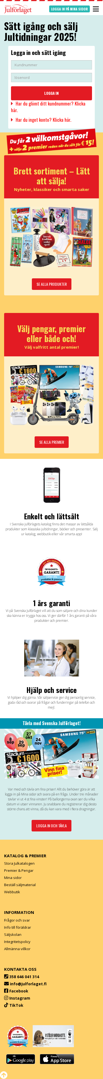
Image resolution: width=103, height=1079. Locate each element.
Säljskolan (12, 934)
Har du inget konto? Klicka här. (43, 119)
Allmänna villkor (17, 948)
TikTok (16, 1005)
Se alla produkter (52, 284)
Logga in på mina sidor (69, 9)
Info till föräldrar (17, 927)
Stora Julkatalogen (19, 863)
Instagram (19, 998)
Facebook (18, 991)
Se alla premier (51, 442)
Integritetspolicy (17, 941)
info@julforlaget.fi (28, 983)
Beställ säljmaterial (20, 884)
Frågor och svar (17, 920)
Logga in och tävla (51, 825)
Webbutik (12, 891)
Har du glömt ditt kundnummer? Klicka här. (48, 106)
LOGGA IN (51, 93)
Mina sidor (13, 877)
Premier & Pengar (19, 870)
